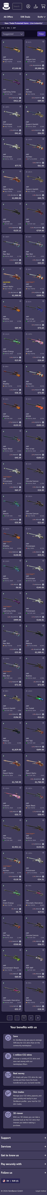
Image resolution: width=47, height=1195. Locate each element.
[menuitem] (10, 1017)
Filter (41, 33)
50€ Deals (25, 16)
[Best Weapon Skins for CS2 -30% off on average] (6, 6)
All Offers (8, 16)
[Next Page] (38, 1017)
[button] (28, 6)
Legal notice (41, 1191)
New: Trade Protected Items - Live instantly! (23, 23)
